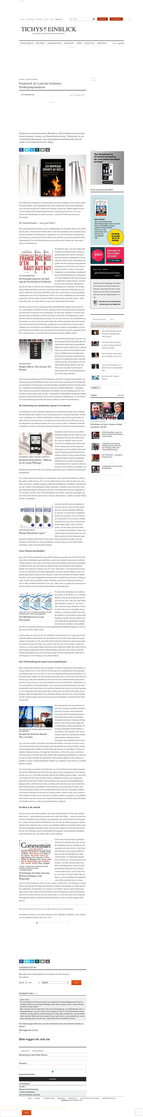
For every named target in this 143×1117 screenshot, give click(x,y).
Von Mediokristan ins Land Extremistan (31, 618)
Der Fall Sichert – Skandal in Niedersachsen (112, 456)
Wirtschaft (102, 43)
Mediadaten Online (109, 1098)
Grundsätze (39, 19)
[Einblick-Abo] (107, 220)
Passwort (22, 1063)
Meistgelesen (99, 319)
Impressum (61, 1098)
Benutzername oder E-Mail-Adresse (33, 1055)
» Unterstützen (116, 19)
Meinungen (69, 43)
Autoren (22, 19)
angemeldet (33, 1024)
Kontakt (37, 1098)
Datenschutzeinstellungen (89, 1098)
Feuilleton (90, 43)
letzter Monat (114, 326)
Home (30, 1098)
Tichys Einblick (27, 43)
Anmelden (102, 19)
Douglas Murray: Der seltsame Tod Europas (35, 368)
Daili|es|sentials (54, 43)
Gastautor (29, 94)
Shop (51, 19)
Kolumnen (40, 43)
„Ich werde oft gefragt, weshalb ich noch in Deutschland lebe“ (112, 368)
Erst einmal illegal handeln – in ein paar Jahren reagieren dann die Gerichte (112, 345)
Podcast (46, 19)
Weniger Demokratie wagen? (32, 532)
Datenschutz (72, 1098)
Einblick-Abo (58, 19)
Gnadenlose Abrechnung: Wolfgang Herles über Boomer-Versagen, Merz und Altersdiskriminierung (111, 447)
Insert (26, 1112)
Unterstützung (30, 19)
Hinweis (72, 1018)
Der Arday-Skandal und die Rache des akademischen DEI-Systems (111, 334)
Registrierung (38, 1051)
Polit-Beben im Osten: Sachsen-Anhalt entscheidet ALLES (106, 425)
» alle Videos (120, 395)
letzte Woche (101, 326)
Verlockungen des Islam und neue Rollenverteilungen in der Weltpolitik (34, 875)
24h (92, 326)
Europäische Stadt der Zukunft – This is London (33, 735)
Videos (79, 43)
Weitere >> (96, 388)
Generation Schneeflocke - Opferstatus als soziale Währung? (35, 461)
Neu (112, 319)
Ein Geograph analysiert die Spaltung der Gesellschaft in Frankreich (35, 280)
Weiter (76, 982)
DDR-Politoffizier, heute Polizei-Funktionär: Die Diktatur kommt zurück (112, 434)
